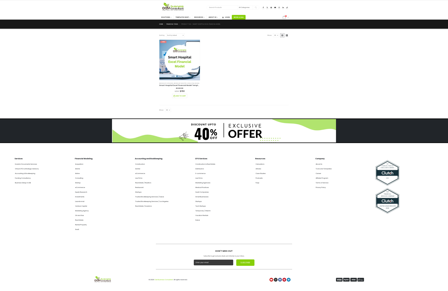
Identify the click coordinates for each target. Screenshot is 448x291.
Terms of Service (322, 183)
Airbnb (77, 169)
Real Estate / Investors (143, 206)
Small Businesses (201, 197)
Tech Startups (200, 206)
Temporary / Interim (203, 211)
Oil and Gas (79, 215)
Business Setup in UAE (23, 183)
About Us (212, 17)
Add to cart (181, 96)
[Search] (256, 7)
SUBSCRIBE (245, 262)
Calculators (260, 164)
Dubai (197, 220)
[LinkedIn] (283, 7)
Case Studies (261, 173)
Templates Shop (182, 17)
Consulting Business (194, 83)
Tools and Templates (324, 169)
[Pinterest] (271, 7)
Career (318, 173)
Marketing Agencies (202, 183)
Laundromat (79, 201)
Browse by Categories (166, 83)
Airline (77, 173)
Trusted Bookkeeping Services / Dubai (149, 197)
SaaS (77, 229)
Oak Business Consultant (163, 280)
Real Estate (79, 220)
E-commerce (200, 173)
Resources (198, 17)
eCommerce (80, 187)
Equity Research (81, 192)
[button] (282, 35)
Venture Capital (81, 206)
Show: (269, 35)
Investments (79, 197)
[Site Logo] (173, 7)
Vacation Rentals (201, 215)
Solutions (165, 17)
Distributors (199, 169)
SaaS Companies (202, 192)
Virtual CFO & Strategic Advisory (27, 169)
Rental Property (81, 225)
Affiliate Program (322, 178)
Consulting (79, 178)
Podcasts (259, 178)
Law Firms (138, 178)
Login (227, 17)
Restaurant (139, 187)
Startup (78, 183)
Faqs (257, 183)
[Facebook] (263, 7)
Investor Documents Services (26, 164)
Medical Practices (202, 187)
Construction (140, 164)
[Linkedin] (288, 280)
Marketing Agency (82, 211)
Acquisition (79, 164)
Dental (137, 169)
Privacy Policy (321, 187)
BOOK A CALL (239, 17)
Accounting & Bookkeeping (25, 173)
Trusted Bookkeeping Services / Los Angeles (151, 201)
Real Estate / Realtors (143, 183)
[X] (267, 7)
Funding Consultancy (23, 178)
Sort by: (162, 35)
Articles (258, 169)
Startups (138, 192)
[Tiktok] (287, 7)
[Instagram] (279, 7)
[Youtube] (275, 7)
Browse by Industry (180, 83)
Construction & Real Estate (205, 164)
